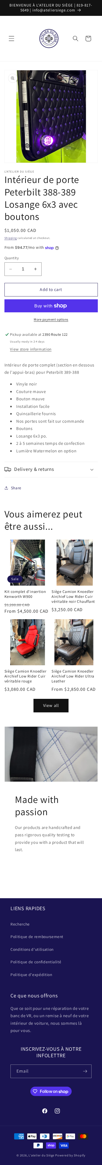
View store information (31, 349)
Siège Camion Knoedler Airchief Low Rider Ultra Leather (73, 676)
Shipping (10, 238)
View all (51, 705)
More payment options (51, 319)
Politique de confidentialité (35, 961)
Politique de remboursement (36, 936)
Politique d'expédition (31, 974)
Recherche (20, 924)
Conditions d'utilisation (32, 949)
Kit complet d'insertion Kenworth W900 (25, 594)
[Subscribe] (85, 1071)
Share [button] (16, 487)
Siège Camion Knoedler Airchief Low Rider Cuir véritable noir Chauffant (73, 596)
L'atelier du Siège (41, 1155)
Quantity (11, 257)
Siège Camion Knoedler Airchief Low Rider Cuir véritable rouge (25, 676)
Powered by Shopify (70, 1155)
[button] (11, 38)
